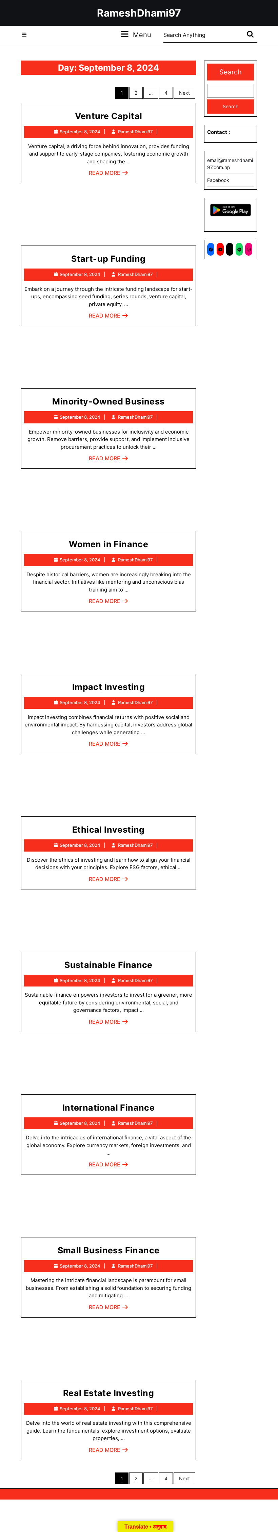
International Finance (108, 1107)
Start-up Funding (108, 259)
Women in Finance (108, 544)
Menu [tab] (142, 34)
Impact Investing (108, 687)
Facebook (218, 180)
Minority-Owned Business (108, 401)
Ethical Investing (108, 830)
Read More (108, 174)
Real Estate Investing (108, 1393)
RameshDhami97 (139, 13)
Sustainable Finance (108, 965)
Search (230, 72)
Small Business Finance (109, 1250)
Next (184, 93)
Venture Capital (108, 116)
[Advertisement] (108, 217)
